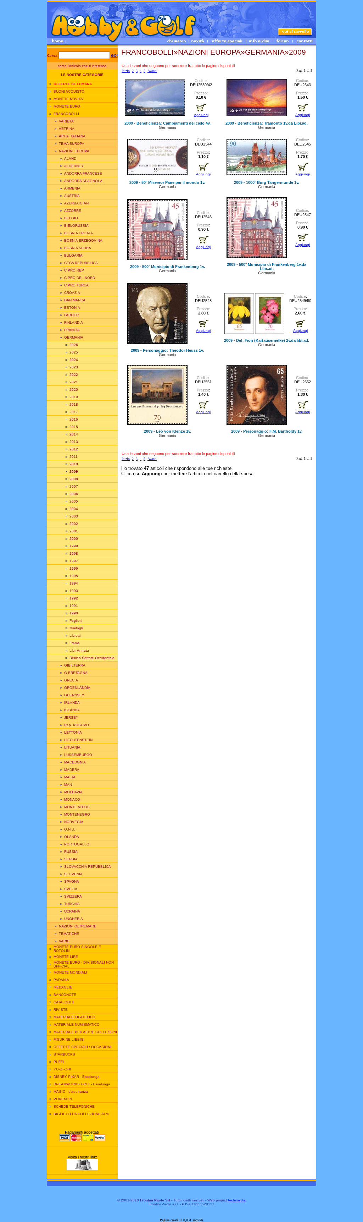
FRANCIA (72, 330)
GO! (114, 55)
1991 (73, 606)
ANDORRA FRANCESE (83, 173)
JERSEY (71, 717)
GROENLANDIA (77, 688)
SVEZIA (70, 889)
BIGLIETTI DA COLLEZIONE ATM (81, 1114)
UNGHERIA (73, 919)
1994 (73, 583)
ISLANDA (72, 710)
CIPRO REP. (74, 270)
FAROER (71, 315)
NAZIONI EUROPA (74, 151)
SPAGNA (71, 881)
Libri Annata (79, 650)
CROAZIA (72, 293)
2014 (73, 434)
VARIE (64, 941)
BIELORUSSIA (76, 226)
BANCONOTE (65, 995)
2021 (73, 382)
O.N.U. (69, 829)
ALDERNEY (74, 166)
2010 (73, 464)
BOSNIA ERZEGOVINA (83, 240)
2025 (73, 352)
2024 (73, 360)
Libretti (74, 635)
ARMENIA (72, 188)
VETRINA (66, 129)
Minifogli (76, 628)
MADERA (71, 770)
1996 (73, 568)
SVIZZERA (73, 896)
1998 (73, 553)
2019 (73, 397)
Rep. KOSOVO (76, 725)
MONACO (72, 799)
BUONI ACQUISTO (69, 91)
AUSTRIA (72, 196)
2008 (73, 479)
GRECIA (71, 680)
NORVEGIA (73, 822)
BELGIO (71, 218)
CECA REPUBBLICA (81, 263)
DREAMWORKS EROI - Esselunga (82, 1084)
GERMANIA (73, 337)
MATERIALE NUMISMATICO (77, 1024)
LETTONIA (73, 732)
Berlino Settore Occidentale (92, 658)
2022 (73, 375)
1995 (73, 576)
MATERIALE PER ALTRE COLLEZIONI (85, 1032)
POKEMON (63, 1099)
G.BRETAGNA (76, 673)
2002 (73, 524)
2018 (73, 404)
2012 (73, 449)
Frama (74, 643)
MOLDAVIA (73, 792)
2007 (73, 486)
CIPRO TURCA (76, 285)
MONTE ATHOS (77, 807)
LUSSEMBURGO (78, 755)
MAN (68, 785)
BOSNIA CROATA (78, 233)
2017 (73, 412)
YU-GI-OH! (62, 1069)
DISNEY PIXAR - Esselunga (77, 1077)
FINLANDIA (73, 322)
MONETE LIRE (66, 957)
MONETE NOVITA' (69, 99)
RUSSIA (71, 852)
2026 (73, 345)
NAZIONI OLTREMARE (77, 926)
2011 (73, 457)
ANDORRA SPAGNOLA (83, 181)
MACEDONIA (75, 762)
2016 (73, 419)
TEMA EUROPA (71, 144)
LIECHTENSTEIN (78, 740)
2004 (73, 509)
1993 (73, 591)
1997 (73, 561)
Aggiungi (201, 115)
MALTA (70, 777)
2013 (73, 442)
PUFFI (59, 1062)
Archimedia (237, 1200)
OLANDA (71, 837)
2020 (73, 389)
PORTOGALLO (76, 844)
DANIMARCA (74, 300)
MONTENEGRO (77, 814)
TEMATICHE (69, 934)
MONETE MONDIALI (70, 972)
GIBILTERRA (74, 665)
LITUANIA (72, 747)
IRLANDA (72, 703)
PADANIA (61, 980)
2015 (73, 427)
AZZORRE (72, 211)
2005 (73, 501)
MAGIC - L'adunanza (71, 1092)
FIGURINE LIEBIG (69, 1039)
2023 (73, 367)
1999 (73, 546)
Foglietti (75, 621)
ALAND (70, 158)
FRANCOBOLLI (66, 114)
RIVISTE (61, 1010)
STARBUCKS (64, 1054)
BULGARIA (73, 255)
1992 (73, 598)
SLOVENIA (73, 874)
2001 (73, 531)
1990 (73, 613)
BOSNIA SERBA (77, 248)
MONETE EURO (67, 106)
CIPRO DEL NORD (79, 278)
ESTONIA (72, 307)
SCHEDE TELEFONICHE (74, 1106)
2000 (73, 539)
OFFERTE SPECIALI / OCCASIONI (82, 1047)
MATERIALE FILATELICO (74, 1017)
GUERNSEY (74, 695)
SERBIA (71, 859)
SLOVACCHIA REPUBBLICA (87, 866)
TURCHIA (72, 904)
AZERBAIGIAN (76, 203)
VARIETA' (66, 121)
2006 (73, 494)
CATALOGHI (64, 1002)
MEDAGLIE (63, 987)
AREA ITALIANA (72, 136)
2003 (73, 516)
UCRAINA (72, 911)
